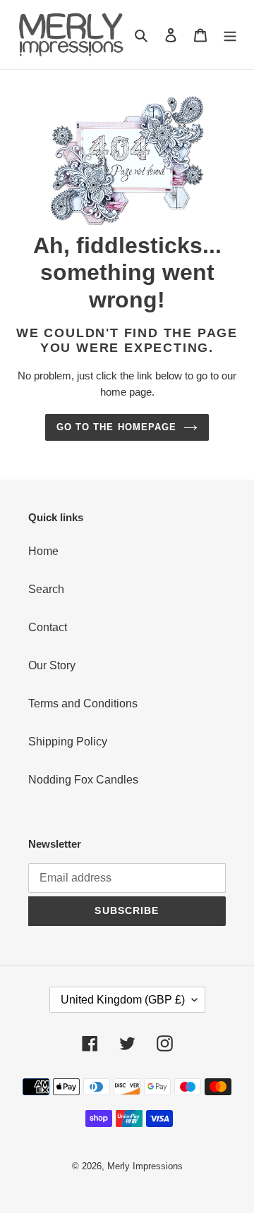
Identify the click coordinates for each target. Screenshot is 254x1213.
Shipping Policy (67, 742)
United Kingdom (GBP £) (123, 1000)
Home (43, 551)
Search (46, 589)
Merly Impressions (145, 1166)
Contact (47, 627)
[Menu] (230, 34)
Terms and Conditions (83, 703)
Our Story (51, 665)
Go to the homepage (116, 427)
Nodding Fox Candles (83, 780)
